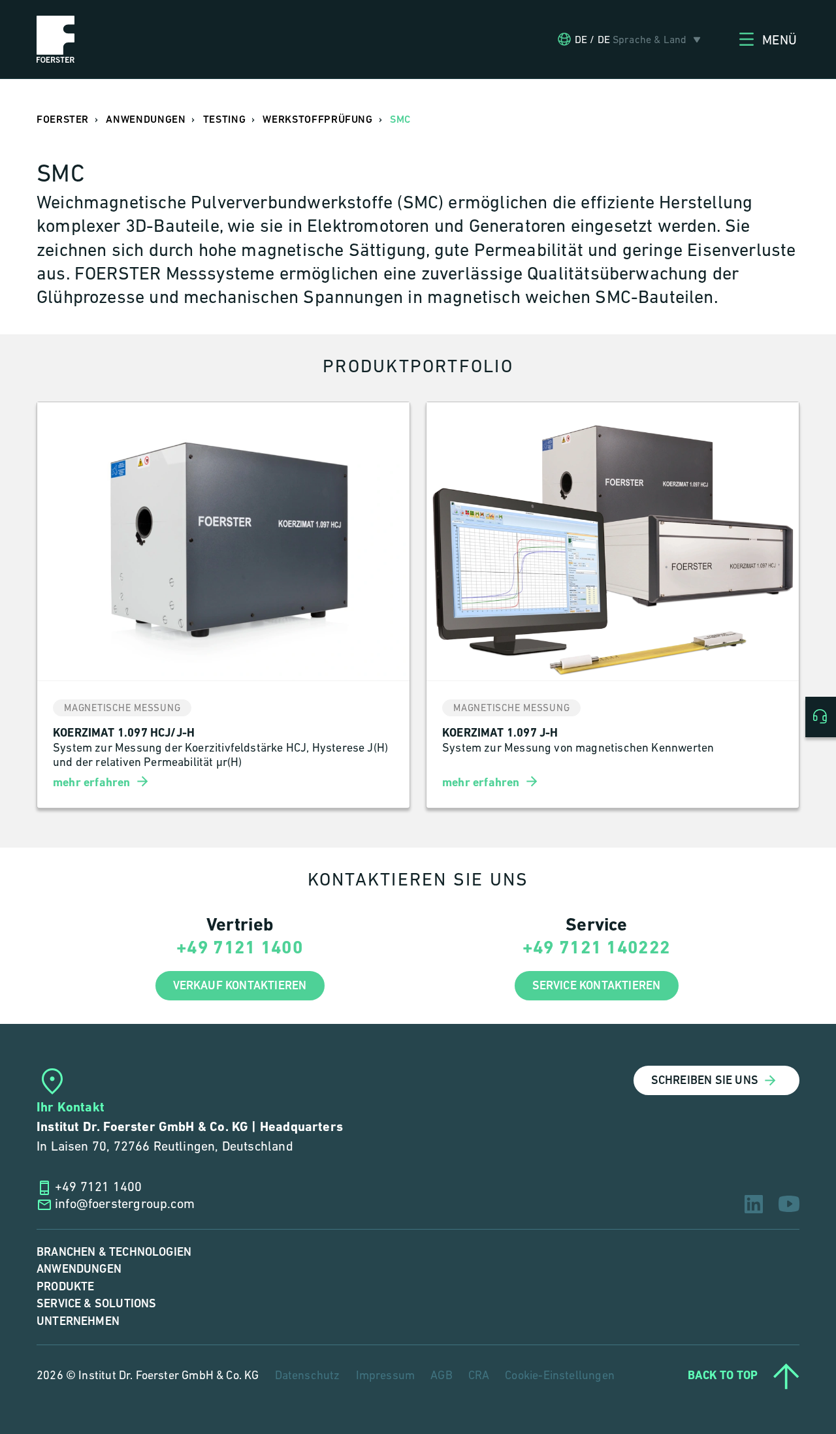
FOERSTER (63, 120)
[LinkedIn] (754, 1204)
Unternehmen (78, 1321)
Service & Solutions (96, 1303)
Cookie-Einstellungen (560, 1376)
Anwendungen (79, 1269)
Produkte (65, 1286)
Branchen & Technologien (114, 1252)
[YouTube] (789, 1204)
